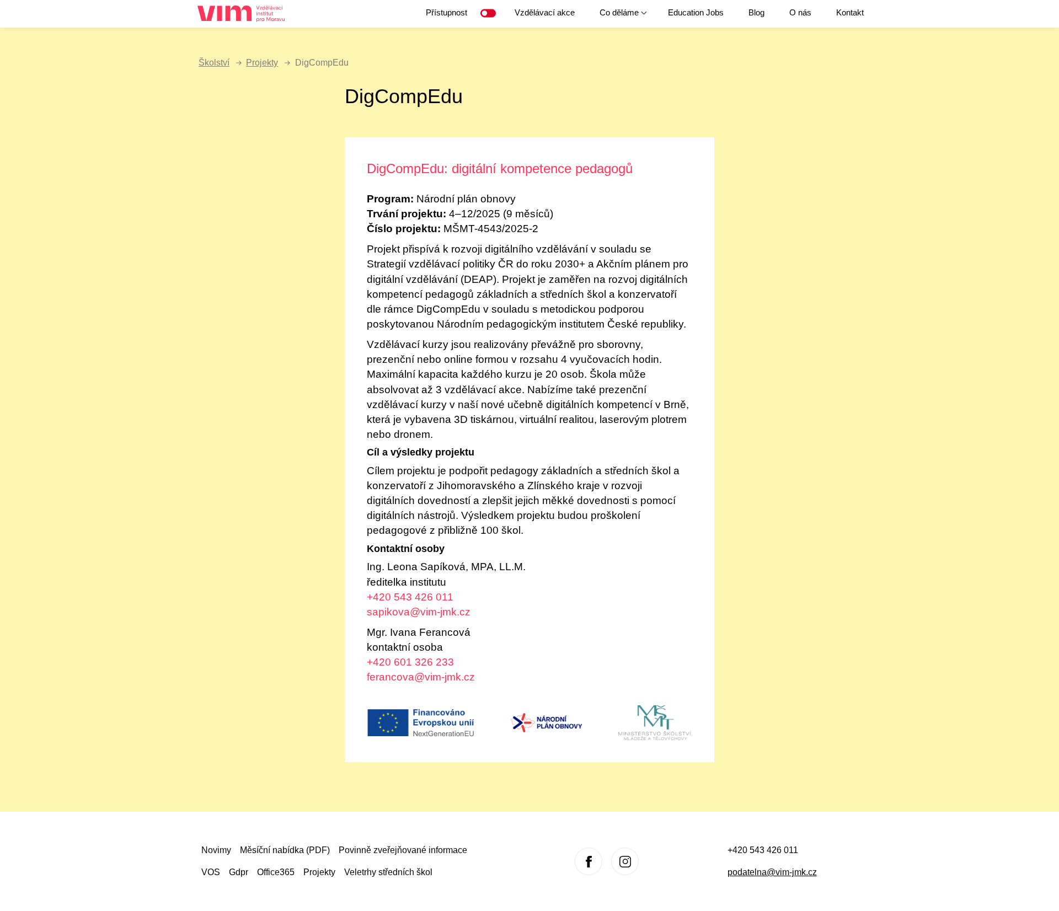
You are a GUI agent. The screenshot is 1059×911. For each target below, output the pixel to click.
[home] (245, 14)
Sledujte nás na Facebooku (588, 861)
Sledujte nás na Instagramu (625, 861)
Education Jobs (696, 12)
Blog (756, 12)
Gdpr (238, 872)
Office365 (276, 872)
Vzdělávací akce (545, 12)
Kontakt (850, 12)
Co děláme (613, 16)
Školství (214, 62)
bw (490, 13)
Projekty (262, 62)
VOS (210, 872)
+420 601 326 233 (410, 662)
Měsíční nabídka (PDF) (285, 850)
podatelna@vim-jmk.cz (772, 872)
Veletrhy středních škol (388, 872)
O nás (800, 12)
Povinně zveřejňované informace (403, 850)
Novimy (216, 850)
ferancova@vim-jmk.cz (421, 677)
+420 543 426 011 (410, 597)
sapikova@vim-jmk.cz (418, 612)
